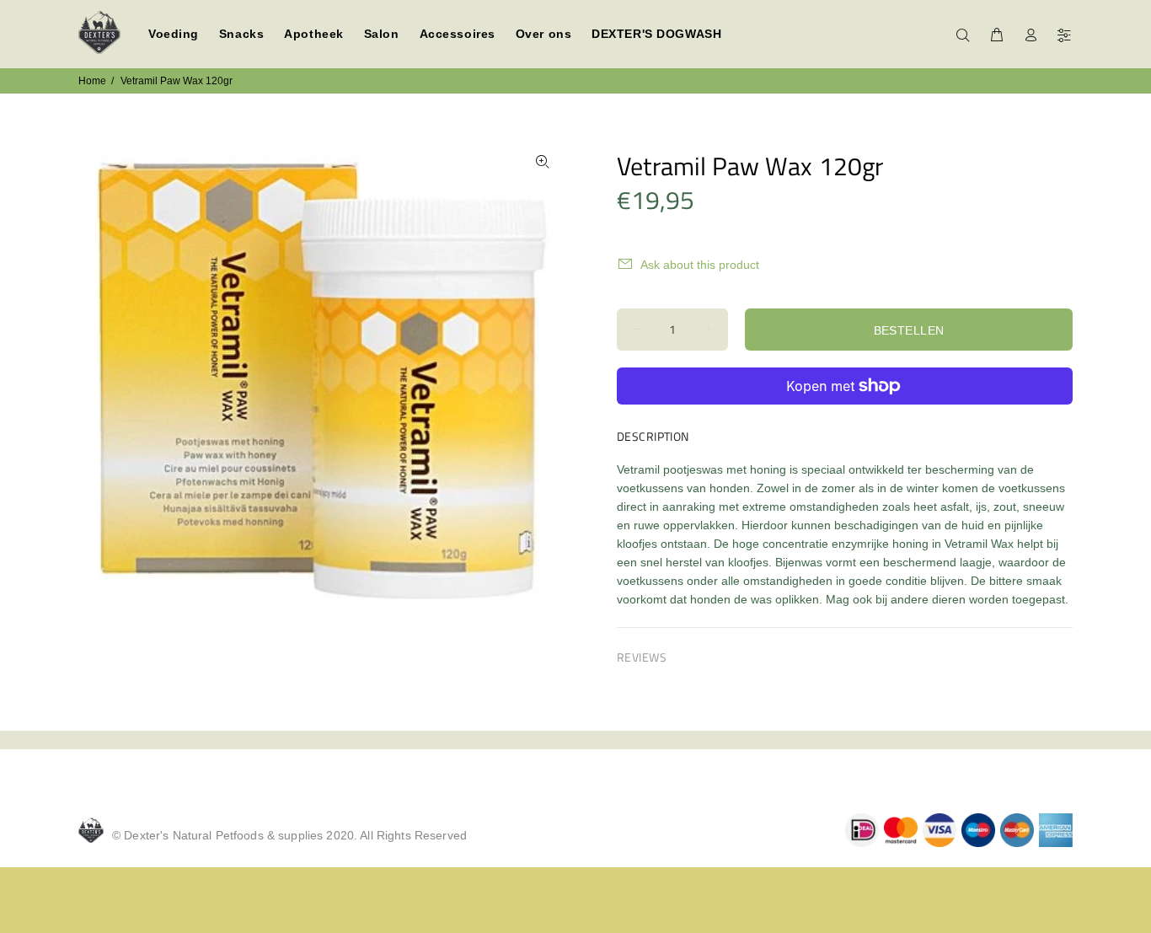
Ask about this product (699, 264)
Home (92, 81)
